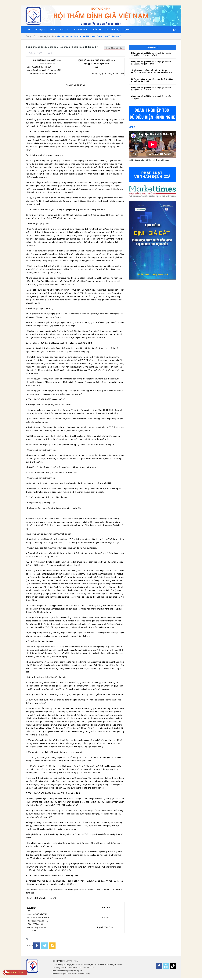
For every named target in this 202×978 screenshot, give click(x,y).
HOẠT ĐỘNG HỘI (112, 30)
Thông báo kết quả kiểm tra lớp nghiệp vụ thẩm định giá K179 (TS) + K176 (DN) (151, 54)
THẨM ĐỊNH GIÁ (80, 30)
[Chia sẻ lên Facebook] (36, 945)
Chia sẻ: (29, 945)
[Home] (29, 29)
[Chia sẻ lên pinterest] (52, 945)
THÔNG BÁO (152, 47)
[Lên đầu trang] (196, 972)
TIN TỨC (52, 30)
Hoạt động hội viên (114, 48)
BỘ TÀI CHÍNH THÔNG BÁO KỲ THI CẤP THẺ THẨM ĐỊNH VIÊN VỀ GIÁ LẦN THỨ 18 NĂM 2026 (151, 71)
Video (132, 127)
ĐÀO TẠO (64, 30)
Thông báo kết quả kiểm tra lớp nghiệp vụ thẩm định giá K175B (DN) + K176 (151, 63)
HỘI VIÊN (127, 30)
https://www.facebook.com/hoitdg (75, 974)
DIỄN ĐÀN (97, 30)
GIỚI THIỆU (38, 30)
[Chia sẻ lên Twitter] (44, 945)
